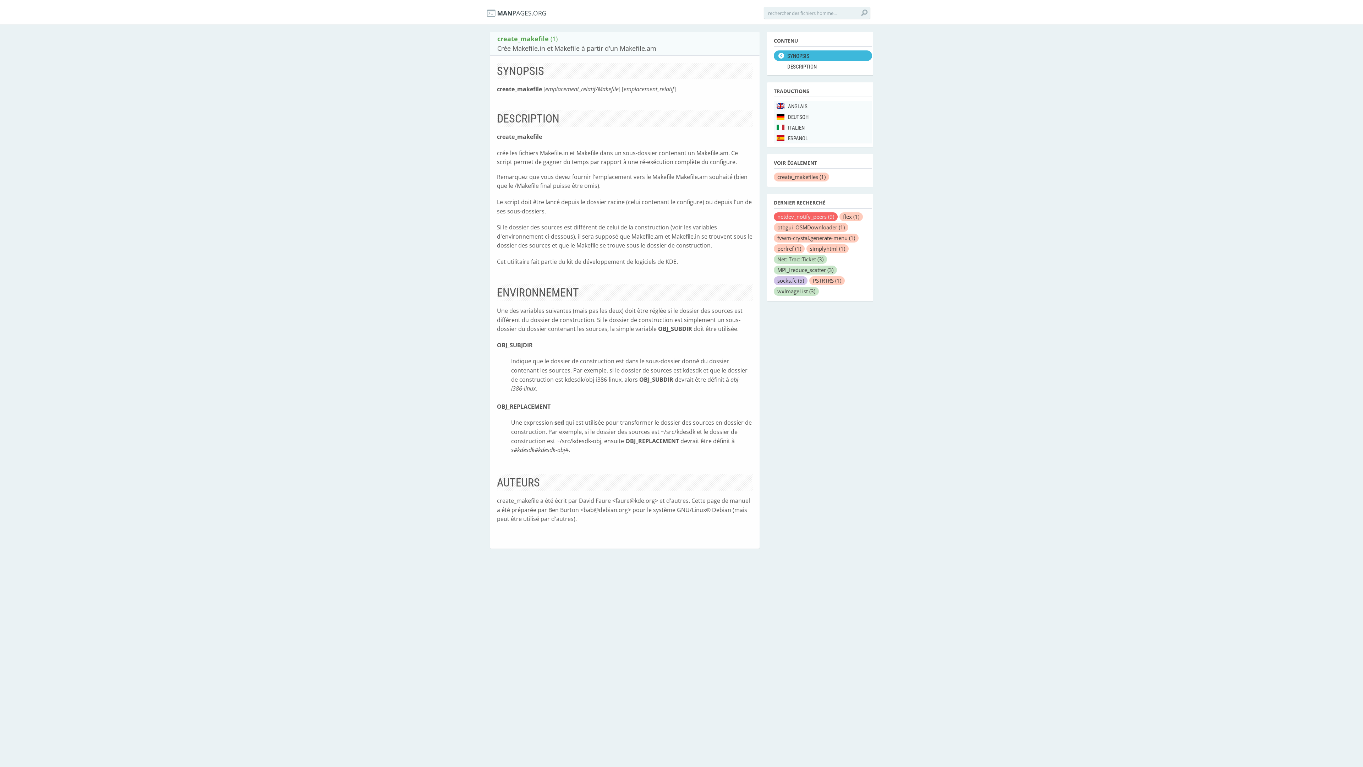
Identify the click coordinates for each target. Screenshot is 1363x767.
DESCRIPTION (802, 67)
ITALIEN (796, 128)
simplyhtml (827, 248)
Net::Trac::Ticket (800, 259)
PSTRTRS (827, 280)
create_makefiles (801, 176)
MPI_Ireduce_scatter (805, 269)
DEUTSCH (798, 117)
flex (851, 216)
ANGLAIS (798, 106)
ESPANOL (798, 138)
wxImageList (796, 291)
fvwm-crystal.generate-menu (816, 237)
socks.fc (790, 280)
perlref (789, 248)
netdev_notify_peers (805, 216)
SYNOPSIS (798, 56)
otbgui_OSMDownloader (811, 227)
